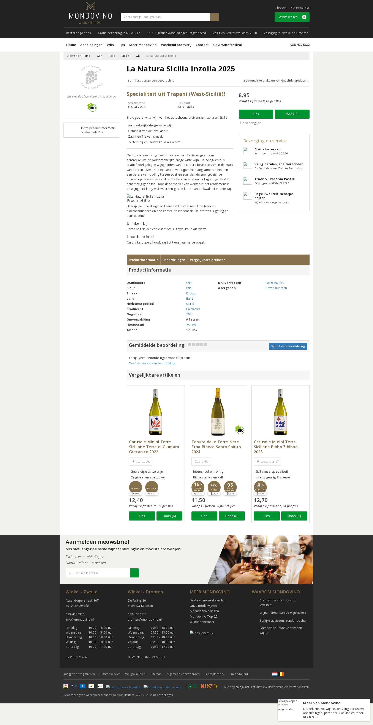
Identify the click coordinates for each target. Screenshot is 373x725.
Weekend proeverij (176, 44)
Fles (256, 114)
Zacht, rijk (201, 461)
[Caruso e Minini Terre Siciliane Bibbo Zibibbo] (280, 412)
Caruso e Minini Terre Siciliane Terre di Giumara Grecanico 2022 (154, 446)
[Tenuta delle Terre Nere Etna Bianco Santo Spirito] (218, 412)
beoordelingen (159, 695)
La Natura (193, 309)
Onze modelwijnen (203, 606)
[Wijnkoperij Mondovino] (90, 13)
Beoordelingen (174, 260)
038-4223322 (300, 44)
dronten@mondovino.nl (145, 619)
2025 (189, 314)
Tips (121, 44)
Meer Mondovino (143, 44)
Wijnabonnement (202, 622)
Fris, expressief (267, 461)
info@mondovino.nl (80, 619)
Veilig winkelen (135, 674)
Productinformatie (143, 260)
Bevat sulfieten (276, 288)
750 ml (191, 325)
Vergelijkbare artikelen (208, 260)
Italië (112, 56)
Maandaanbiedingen (204, 611)
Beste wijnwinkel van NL (207, 600)
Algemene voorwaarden (183, 674)
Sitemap (156, 674)
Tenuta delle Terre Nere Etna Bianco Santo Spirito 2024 (216, 446)
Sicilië (125, 56)
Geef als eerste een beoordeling (152, 363)
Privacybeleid (238, 674)
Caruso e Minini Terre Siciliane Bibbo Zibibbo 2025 (276, 446)
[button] (135, 487)
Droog (190, 293)
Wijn (110, 44)
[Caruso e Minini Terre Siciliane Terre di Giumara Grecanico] (156, 412)
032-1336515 (137, 614)
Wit (138, 56)
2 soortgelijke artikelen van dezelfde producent (275, 80)
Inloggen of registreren (79, 674)
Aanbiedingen (91, 44)
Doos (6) (292, 114)
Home (71, 44)
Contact (202, 44)
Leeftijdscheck (214, 674)
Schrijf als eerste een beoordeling (151, 80)
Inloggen (280, 7)
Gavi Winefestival (227, 44)
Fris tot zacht (141, 461)
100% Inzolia (274, 283)
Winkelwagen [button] (292, 17)
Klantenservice (300, 7)
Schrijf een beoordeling (288, 346)
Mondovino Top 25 (203, 616)
